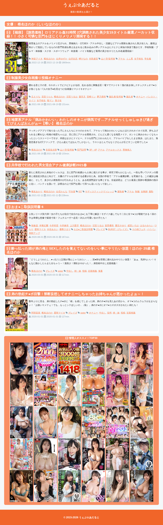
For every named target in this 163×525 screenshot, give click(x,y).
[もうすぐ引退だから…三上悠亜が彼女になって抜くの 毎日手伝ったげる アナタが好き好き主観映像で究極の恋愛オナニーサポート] (45, 422)
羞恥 (151, 191)
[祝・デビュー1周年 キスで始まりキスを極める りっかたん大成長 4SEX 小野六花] (117, 485)
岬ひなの (83, 58)
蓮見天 (82, 96)
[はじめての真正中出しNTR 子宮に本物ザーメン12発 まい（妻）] (141, 454)
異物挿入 (127, 149)
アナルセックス (113, 149)
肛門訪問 (81, 149)
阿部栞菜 (35, 312)
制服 (137, 191)
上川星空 (74, 225)
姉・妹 (77, 271)
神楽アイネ (37, 58)
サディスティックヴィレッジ (99, 191)
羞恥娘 (120, 191)
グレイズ (100, 229)
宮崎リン (91, 96)
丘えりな (35, 96)
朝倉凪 (34, 225)
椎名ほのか (49, 58)
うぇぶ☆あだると (81, 4)
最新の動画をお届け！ (81, 12)
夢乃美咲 (101, 96)
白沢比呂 (73, 58)
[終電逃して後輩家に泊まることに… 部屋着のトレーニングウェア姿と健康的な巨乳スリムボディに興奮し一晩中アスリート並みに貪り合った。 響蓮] (141, 390)
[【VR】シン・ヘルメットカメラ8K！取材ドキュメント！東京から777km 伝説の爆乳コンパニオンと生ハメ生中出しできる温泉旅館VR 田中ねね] (117, 454)
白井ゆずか (61, 58)
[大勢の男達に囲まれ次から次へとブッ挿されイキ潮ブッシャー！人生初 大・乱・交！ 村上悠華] (93, 454)
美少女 (58, 100)
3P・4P (93, 149)
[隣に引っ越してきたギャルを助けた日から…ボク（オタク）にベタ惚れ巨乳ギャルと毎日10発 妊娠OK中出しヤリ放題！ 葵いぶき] (141, 358)
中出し (69, 271)
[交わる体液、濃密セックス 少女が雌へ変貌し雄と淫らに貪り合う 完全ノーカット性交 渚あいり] (21, 390)
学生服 (147, 58)
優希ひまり (65, 229)
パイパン (151, 229)
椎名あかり (37, 191)
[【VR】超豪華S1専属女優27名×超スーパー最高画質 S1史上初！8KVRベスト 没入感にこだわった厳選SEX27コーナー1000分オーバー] (117, 422)
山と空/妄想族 (108, 58)
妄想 (109, 312)
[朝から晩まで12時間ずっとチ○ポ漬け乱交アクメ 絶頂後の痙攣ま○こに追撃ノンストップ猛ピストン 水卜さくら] (141, 422)
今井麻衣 (64, 225)
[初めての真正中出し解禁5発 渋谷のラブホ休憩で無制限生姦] (69, 485)
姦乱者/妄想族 (116, 96)
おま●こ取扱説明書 (83, 229)
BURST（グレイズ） (118, 229)
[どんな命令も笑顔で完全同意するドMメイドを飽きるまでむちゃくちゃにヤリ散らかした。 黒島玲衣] (117, 358)
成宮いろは (133, 225)
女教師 (144, 191)
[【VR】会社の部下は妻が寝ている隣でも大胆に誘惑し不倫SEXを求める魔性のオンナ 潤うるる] (141, 485)
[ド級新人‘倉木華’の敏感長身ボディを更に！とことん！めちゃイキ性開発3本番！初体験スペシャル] (69, 390)
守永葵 (72, 191)
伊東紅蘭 (43, 225)
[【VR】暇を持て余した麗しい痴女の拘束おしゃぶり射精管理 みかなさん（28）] (21, 485)
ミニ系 (129, 58)
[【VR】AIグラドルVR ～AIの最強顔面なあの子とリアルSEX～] (45, 454)
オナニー (140, 96)
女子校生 (138, 58)
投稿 (84, 271)
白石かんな (61, 191)
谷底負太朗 (51, 149)
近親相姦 (92, 271)
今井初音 (54, 225)
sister (60, 271)
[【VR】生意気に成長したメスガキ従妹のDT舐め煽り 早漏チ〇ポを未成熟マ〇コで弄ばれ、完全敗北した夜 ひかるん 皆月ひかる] (45, 485)
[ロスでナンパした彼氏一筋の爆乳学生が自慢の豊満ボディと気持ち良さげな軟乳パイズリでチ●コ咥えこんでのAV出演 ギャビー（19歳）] (93, 358)
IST (80, 191)
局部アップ (34, 233)
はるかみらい (146, 225)
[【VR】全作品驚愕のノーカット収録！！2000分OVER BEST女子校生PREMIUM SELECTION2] (45, 358)
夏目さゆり (120, 225)
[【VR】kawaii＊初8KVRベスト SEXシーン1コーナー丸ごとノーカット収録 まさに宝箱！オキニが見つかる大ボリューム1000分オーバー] (93, 422)
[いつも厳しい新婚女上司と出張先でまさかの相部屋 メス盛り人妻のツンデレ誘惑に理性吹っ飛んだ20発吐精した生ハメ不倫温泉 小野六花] (21, 422)
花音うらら (47, 96)
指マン (50, 100)
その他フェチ (138, 229)
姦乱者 (129, 96)
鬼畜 (100, 271)
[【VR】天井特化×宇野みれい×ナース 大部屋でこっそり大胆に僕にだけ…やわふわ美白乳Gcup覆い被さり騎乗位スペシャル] (93, 485)
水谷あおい (52, 229)
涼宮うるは (72, 96)
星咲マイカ (40, 229)
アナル (121, 58)
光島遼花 (93, 58)
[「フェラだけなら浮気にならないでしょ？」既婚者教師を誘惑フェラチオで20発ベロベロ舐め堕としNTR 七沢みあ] (69, 454)
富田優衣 (109, 225)
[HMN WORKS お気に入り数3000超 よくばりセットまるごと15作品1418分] (69, 358)
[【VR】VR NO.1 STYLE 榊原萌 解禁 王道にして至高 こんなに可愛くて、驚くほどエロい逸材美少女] (69, 422)
